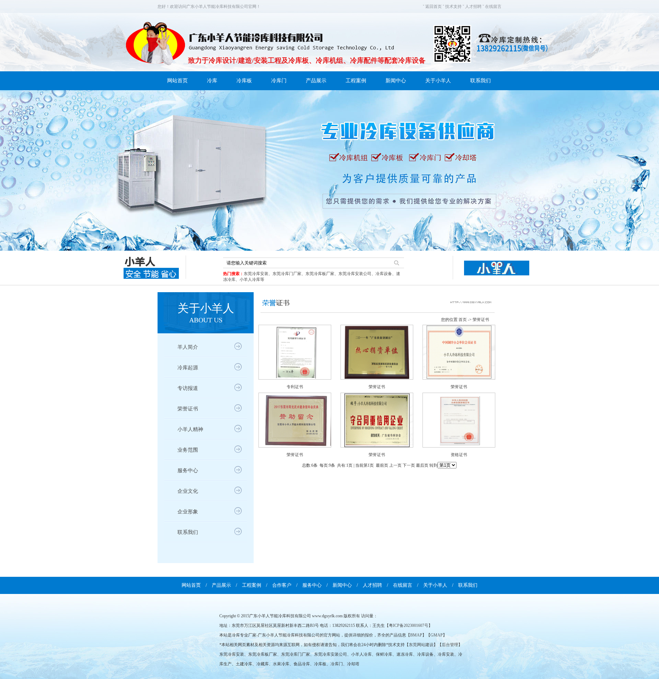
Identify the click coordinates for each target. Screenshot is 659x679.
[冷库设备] (329, 170)
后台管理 (450, 644)
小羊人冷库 (250, 279)
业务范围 (187, 450)
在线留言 (493, 6)
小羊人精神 (190, 429)
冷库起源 (187, 367)
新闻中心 (395, 80)
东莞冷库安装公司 (354, 273)
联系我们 (480, 80)
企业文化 (187, 491)
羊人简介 (187, 347)
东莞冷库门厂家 (287, 273)
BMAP (416, 635)
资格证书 (459, 454)
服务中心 (187, 470)
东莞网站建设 (421, 644)
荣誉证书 (187, 409)
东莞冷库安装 (256, 273)
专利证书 (295, 386)
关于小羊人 (438, 80)
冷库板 (244, 80)
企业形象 (187, 511)
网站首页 (177, 80)
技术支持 (453, 6)
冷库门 (279, 80)
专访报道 (187, 388)
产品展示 (316, 80)
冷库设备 (383, 273)
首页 (463, 319)
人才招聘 (473, 6)
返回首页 (433, 6)
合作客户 (281, 585)
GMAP (436, 635)
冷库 (212, 80)
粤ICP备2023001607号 (408, 625)
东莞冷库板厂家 (319, 273)
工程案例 (356, 80)
